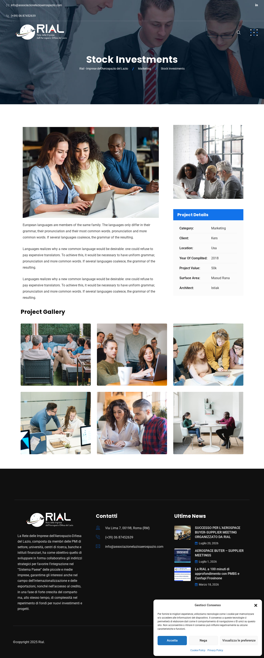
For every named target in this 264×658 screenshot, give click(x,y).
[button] (256, 605)
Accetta (172, 640)
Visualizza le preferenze (239, 640)
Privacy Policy (215, 650)
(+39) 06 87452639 (23, 15)
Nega (203, 640)
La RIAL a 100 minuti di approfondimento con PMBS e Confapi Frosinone (217, 573)
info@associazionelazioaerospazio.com (36, 5)
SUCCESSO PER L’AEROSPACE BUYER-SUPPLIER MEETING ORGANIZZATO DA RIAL (217, 532)
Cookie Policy (197, 650)
